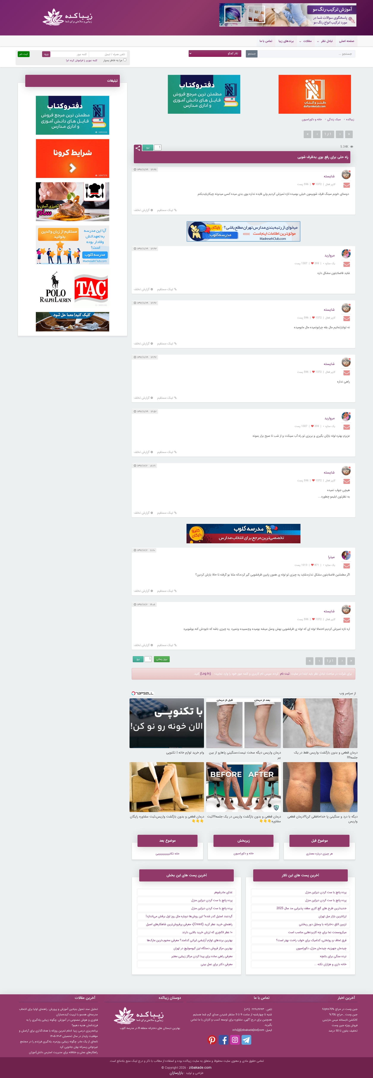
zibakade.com (200, 1068)
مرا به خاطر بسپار (113, 60)
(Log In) (205, 673)
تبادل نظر (327, 41)
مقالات (307, 41)
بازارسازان (176, 1073)
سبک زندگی (334, 119)
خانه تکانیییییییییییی (167, 853)
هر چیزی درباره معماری (319, 853)
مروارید (329, 255)
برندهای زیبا (286, 41)
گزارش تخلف (142, 210)
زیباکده (350, 119)
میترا (331, 557)
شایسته (329, 176)
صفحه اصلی (346, 41)
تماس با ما (266, 41)
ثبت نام (284, 673)
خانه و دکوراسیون (312, 119)
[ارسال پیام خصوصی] (347, 185)
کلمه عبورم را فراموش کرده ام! (81, 60)
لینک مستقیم (165, 210)
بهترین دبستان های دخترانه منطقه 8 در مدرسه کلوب (150, 1028)
